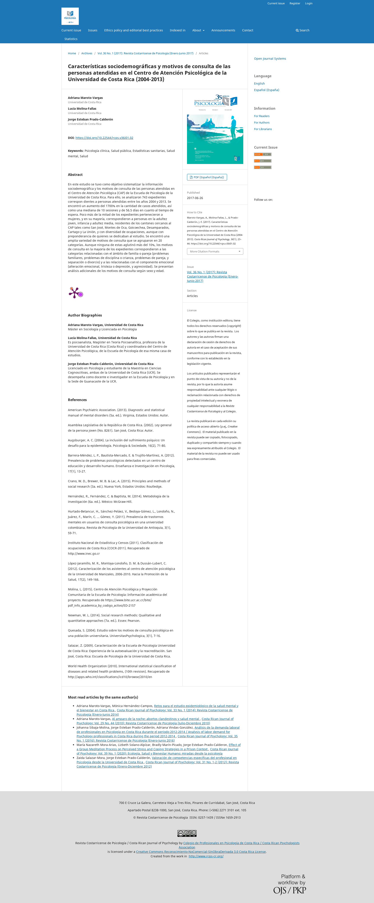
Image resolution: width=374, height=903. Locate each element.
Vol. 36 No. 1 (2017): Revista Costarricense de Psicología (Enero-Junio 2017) (145, 53)
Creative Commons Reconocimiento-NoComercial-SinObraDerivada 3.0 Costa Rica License (201, 852)
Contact (247, 30)
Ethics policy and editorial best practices (133, 30)
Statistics (70, 39)
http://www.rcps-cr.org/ (206, 856)
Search (304, 30)
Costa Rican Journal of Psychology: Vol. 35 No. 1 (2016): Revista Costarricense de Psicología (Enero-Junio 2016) (157, 738)
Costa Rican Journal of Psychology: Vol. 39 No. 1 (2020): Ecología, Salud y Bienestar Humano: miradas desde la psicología (157, 751)
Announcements (223, 30)
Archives (86, 53)
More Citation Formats (204, 251)
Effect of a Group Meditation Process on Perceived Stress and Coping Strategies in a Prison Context (159, 747)
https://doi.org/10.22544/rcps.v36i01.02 (104, 138)
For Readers (261, 116)
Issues (92, 30)
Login (309, 3)
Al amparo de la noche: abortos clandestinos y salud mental (156, 719)
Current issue (71, 30)
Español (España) (266, 90)
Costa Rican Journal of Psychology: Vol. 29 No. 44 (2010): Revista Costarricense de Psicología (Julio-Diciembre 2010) (155, 721)
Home (72, 53)
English (259, 83)
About (197, 30)
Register (295, 3)
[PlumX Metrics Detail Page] (74, 292)
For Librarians (263, 129)
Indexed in (177, 30)
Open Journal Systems (270, 58)
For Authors (261, 122)
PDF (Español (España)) (208, 177)
